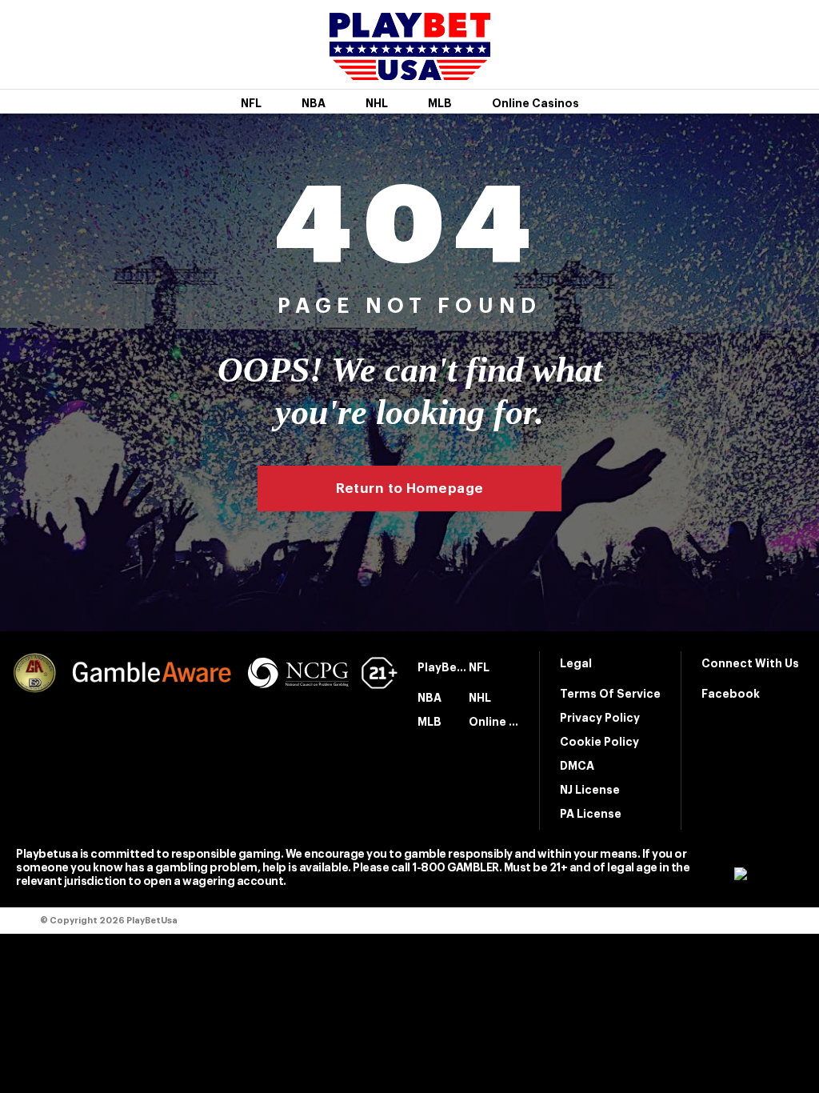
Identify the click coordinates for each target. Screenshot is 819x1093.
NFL (251, 103)
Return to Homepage (410, 488)
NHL (377, 103)
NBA (314, 103)
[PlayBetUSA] (410, 69)
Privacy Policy (600, 717)
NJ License (590, 789)
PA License (590, 813)
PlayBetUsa (442, 667)
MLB (440, 103)
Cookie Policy (599, 741)
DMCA (577, 765)
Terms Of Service (610, 693)
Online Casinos (535, 103)
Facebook (730, 693)
